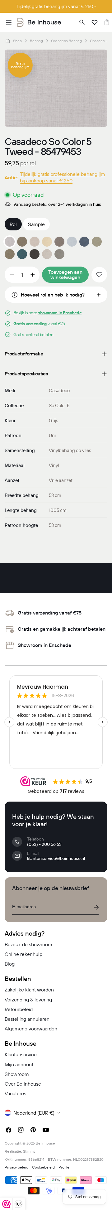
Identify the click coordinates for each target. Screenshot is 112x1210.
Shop (17, 40)
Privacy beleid (16, 1167)
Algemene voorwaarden (31, 1028)
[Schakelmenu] (8, 22)
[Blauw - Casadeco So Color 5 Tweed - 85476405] (84, 242)
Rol (13, 224)
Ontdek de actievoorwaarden (56, 6)
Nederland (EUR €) (33, 1113)
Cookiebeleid (43, 1167)
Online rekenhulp (23, 954)
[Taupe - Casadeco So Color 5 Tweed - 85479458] (59, 254)
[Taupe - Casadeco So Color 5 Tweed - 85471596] (22, 242)
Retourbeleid (19, 1009)
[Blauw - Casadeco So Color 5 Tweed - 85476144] (72, 242)
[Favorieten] (94, 22)
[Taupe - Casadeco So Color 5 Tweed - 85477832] (10, 254)
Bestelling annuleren (27, 1019)
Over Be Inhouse (23, 1084)
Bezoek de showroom (28, 944)
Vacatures (15, 1093)
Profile (63, 1167)
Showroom (17, 1074)
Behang (36, 40)
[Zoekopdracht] (82, 22)
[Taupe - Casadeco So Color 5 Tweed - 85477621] (97, 242)
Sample (36, 224)
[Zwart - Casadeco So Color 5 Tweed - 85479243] (35, 254)
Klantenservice (21, 1054)
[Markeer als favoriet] (99, 275)
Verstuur (96, 907)
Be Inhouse (45, 1143)
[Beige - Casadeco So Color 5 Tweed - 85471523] (47, 254)
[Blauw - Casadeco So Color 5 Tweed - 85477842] (22, 254)
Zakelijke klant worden (29, 989)
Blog (10, 964)
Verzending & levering (28, 999)
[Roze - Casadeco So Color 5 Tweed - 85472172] (35, 242)
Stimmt (29, 1151)
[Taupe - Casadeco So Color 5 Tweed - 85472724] (59, 242)
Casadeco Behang (66, 40)
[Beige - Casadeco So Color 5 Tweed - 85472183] (47, 242)
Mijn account (19, 1064)
